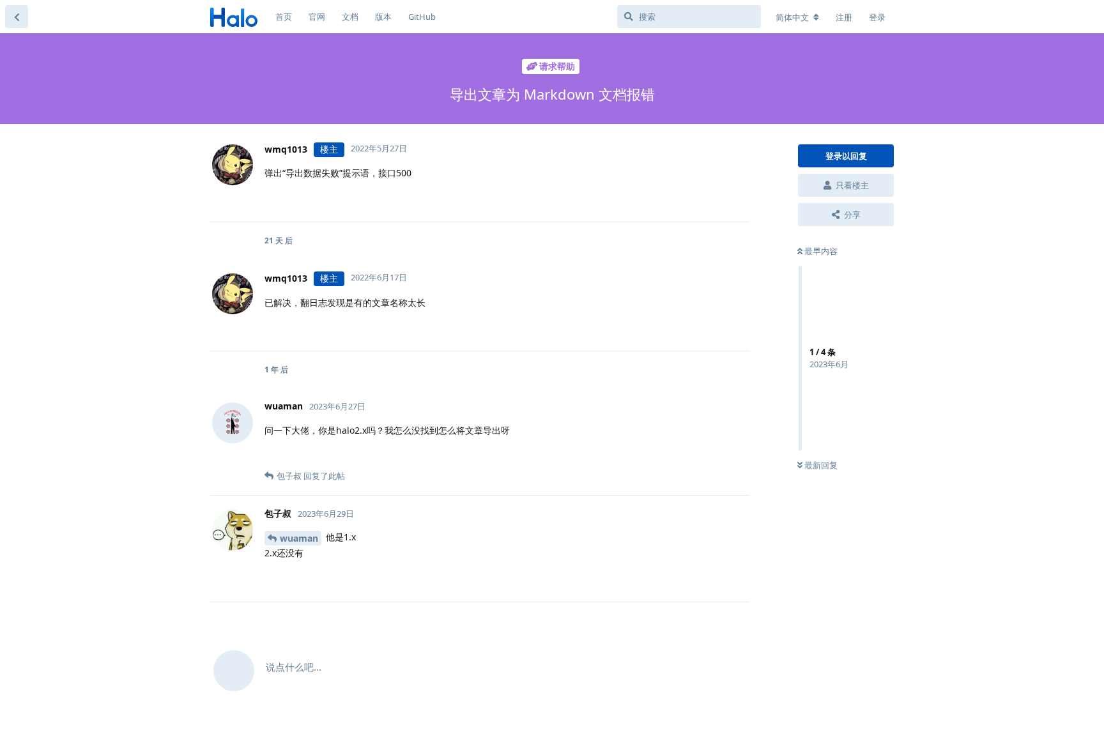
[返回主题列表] (16, 16)
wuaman (299, 538)
